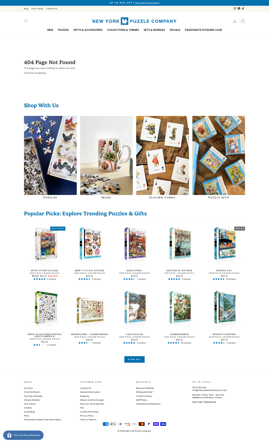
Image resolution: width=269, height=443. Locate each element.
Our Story (28, 388)
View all (134, 359)
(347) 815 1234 (199, 387)
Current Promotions (89, 412)
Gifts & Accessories (87, 30)
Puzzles (63, 30)
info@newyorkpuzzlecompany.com (209, 390)
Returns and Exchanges (92, 400)
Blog (26, 8)
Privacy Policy (87, 416)
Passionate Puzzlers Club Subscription (42, 419)
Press (26, 416)
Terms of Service (88, 419)
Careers (28, 408)
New (50, 30)
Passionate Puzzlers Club (203, 30)
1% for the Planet (31, 392)
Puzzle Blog (29, 412)
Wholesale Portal (144, 392)
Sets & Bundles (154, 30)
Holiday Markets (32, 400)
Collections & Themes (123, 30)
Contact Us (51, 8)
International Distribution (148, 404)
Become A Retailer (145, 388)
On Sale (175, 30)
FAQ (82, 408)
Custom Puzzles (144, 396)
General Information (90, 392)
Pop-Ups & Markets (33, 396)
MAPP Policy (141, 400)
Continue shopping (35, 73)
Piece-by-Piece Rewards (92, 404)
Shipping (84, 396)
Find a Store (37, 8)
